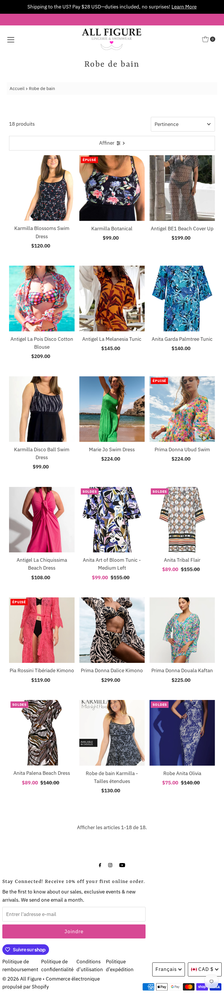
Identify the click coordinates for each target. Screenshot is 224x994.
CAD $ (206, 969)
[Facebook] (100, 865)
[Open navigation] (11, 39)
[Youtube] (122, 865)
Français (166, 969)
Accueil (17, 88)
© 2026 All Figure (21, 979)
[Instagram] (110, 865)
